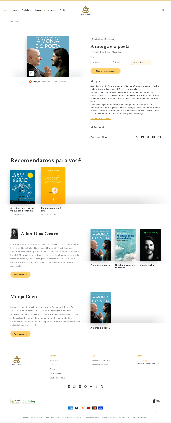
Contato (140, 356)
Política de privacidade (101, 360)
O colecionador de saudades (125, 266)
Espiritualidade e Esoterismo (103, 39)
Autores (53, 369)
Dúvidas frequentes (100, 364)
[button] (5, 10)
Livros (52, 364)
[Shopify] (15, 402)
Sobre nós (54, 360)
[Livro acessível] (157, 402)
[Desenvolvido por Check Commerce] (29, 402)
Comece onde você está (51, 209)
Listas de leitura (56, 373)
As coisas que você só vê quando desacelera (22, 209)
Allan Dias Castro (103, 52)
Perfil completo (20, 274)
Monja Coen (117, 52)
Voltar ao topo (154, 412)
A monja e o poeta (100, 265)
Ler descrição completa (101, 118)
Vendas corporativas (58, 378)
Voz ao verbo (147, 265)
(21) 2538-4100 (143, 360)
